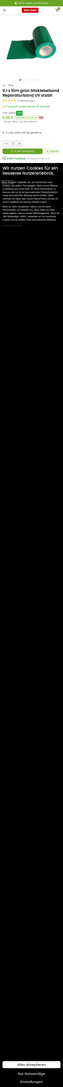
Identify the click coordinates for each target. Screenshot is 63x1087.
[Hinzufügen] (20, 144)
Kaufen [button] (53, 151)
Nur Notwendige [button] (31, 1073)
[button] (29, 117)
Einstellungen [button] (31, 1081)
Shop (11, 85)
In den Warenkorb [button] (24, 151)
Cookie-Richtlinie (12, 225)
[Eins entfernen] (6, 144)
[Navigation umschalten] (5, 10)
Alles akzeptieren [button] (31, 1064)
